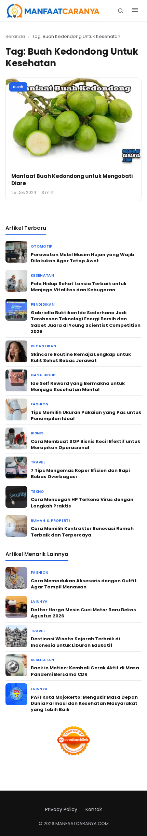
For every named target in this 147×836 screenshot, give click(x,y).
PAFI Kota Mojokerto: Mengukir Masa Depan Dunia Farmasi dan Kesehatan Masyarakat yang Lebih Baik (84, 703)
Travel (38, 462)
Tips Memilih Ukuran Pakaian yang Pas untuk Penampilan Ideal (86, 415)
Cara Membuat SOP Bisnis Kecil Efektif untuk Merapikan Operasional (85, 444)
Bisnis (37, 433)
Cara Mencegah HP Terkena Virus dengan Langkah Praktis (82, 502)
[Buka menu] (135, 10)
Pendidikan (42, 304)
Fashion (39, 404)
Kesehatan (42, 275)
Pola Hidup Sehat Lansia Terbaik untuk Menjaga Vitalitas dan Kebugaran (78, 286)
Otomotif (41, 246)
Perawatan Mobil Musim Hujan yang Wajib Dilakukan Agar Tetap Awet (82, 257)
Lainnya (39, 601)
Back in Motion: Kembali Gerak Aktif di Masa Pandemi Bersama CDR (85, 671)
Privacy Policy (61, 809)
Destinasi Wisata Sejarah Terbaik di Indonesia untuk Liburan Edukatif (75, 642)
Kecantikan (43, 346)
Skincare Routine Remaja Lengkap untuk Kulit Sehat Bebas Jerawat (81, 357)
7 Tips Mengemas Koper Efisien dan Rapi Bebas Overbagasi (80, 473)
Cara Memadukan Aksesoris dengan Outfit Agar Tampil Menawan (84, 583)
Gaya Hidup (43, 375)
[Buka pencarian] (120, 11)
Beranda (15, 36)
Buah (18, 86)
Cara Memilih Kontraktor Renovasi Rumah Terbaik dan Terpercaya (82, 531)
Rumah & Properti (50, 520)
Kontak (93, 809)
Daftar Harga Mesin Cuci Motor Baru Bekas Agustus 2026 (83, 613)
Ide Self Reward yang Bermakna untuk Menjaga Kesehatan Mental (78, 386)
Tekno (37, 491)
